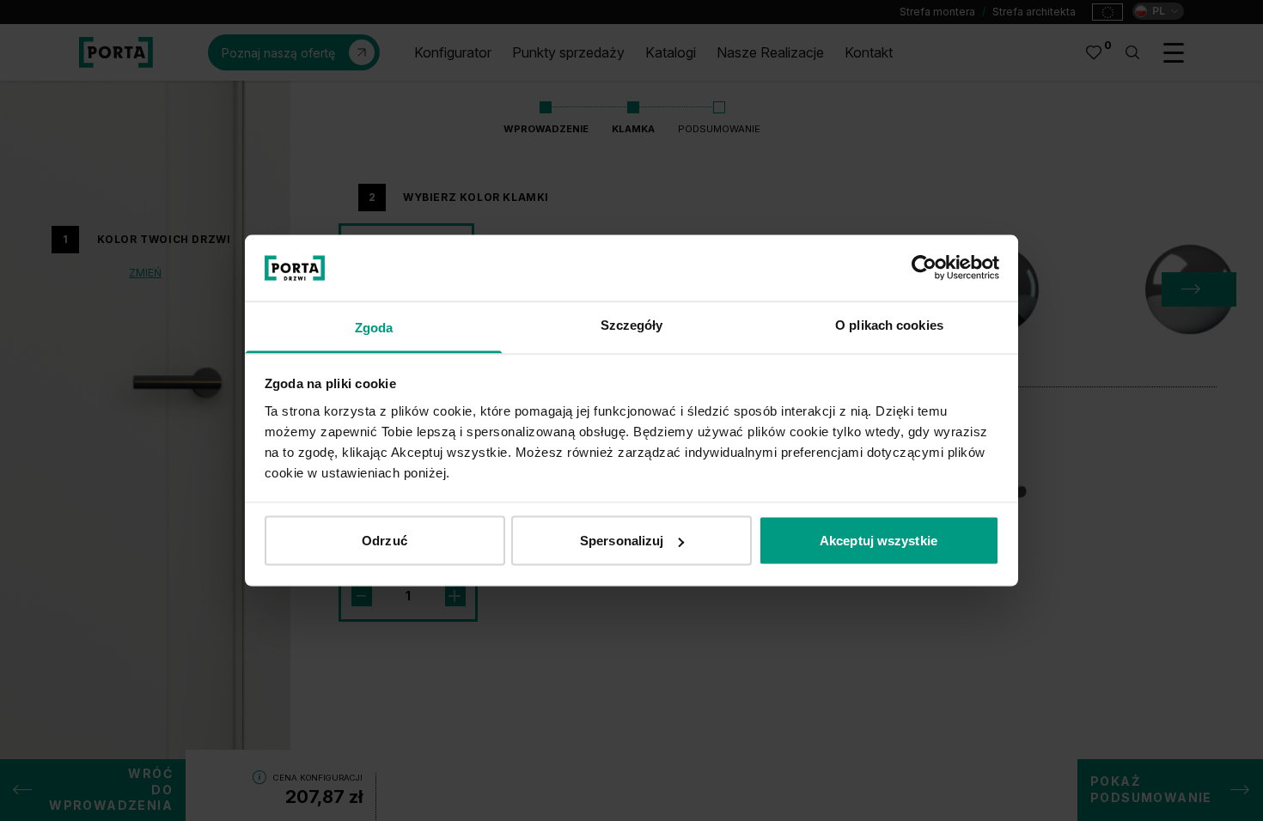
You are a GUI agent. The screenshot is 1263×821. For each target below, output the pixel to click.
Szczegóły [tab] (632, 324)
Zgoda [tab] (374, 326)
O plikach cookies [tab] (889, 324)
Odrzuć (384, 540)
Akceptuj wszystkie (878, 540)
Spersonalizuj (621, 540)
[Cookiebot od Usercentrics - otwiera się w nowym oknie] (924, 268)
